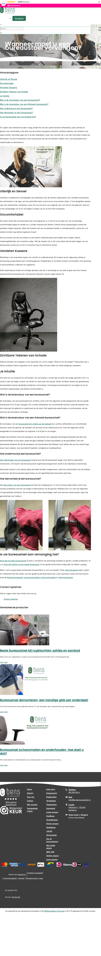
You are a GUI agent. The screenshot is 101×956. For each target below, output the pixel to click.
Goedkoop (50, 816)
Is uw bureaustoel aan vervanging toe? (18, 116)
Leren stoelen (52, 859)
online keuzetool (71, 570)
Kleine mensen (52, 823)
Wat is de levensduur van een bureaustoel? (20, 100)
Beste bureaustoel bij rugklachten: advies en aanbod (40, 650)
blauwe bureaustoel (15, 577)
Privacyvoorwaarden (10, 878)
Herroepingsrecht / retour (34, 878)
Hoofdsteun (51, 827)
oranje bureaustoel (48, 577)
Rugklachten (51, 797)
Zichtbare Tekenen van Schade (14, 91)
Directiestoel (51, 835)
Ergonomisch (51, 793)
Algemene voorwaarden (35, 873)
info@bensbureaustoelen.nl (79, 798)
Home (29, 789)
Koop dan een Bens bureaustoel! (13, 560)
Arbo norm (50, 789)
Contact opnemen (11, 599)
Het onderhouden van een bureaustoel (15, 460)
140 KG (49, 831)
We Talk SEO (16, 897)
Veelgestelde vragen (32, 809)
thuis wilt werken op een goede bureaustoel (21, 564)
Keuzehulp (19, 18)
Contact (30, 800)
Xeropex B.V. (22, 874)
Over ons (30, 797)
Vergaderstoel (52, 820)
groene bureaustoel (32, 577)
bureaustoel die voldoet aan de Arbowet (35, 424)
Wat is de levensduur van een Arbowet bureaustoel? (24, 104)
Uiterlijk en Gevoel (8, 79)
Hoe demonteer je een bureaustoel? (16, 112)
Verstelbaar (51, 800)
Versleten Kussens (8, 87)
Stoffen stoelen (52, 855)
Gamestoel (50, 808)
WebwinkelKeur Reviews (54, 911)
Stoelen (30, 793)
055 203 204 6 (74, 791)
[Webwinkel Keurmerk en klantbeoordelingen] (11, 811)
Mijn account (32, 804)
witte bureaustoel (66, 577)
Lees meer (4, 662)
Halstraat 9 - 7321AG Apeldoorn (76, 807)
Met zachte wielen (50, 846)
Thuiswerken (51, 804)
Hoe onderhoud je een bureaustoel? (16, 108)
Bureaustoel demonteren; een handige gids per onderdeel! (44, 700)
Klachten (21, 878)
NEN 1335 (50, 852)
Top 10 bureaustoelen (52, 840)
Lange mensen (52, 812)
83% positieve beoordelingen (11, 803)
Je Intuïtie (4, 95)
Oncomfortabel (7, 83)
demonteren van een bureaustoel (16, 485)
